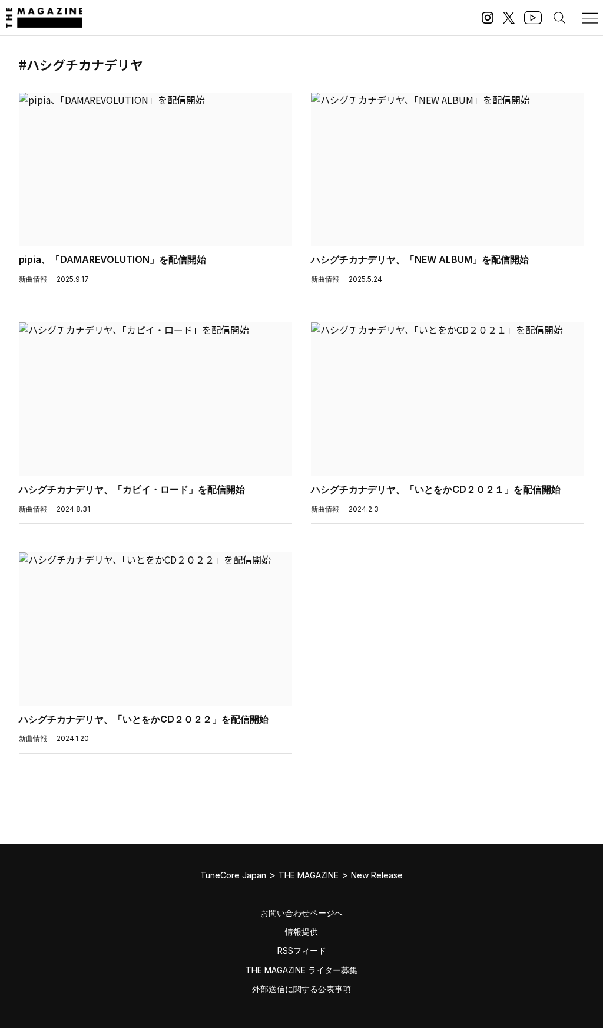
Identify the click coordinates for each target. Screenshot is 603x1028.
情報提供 (301, 932)
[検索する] (559, 17)
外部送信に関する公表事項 (301, 989)
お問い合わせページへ (301, 913)
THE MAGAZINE (309, 875)
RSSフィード (301, 950)
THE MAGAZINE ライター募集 (301, 970)
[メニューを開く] (590, 18)
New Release (377, 875)
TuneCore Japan (233, 875)
